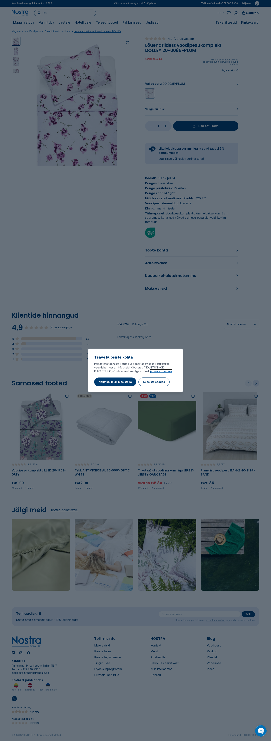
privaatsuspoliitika (161, 371)
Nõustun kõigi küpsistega (115, 381)
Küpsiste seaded (154, 381)
